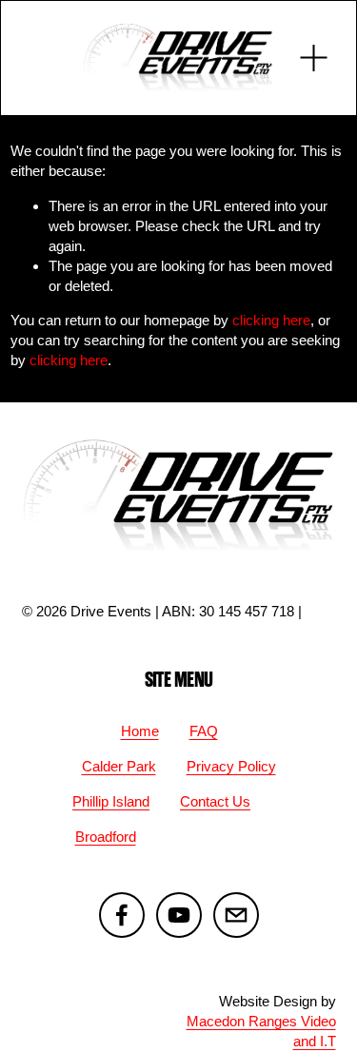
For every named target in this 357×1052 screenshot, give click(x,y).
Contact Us (215, 801)
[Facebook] (122, 915)
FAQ (203, 731)
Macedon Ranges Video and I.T (261, 1031)
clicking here (271, 320)
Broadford (105, 836)
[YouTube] (179, 915)
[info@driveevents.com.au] (236, 915)
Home (140, 731)
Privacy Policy (231, 766)
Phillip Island (110, 801)
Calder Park (119, 766)
